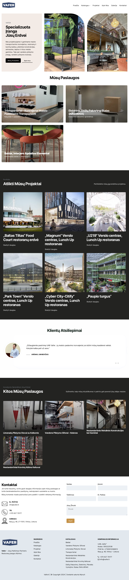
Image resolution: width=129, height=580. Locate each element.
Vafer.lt (46, 575)
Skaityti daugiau (13, 245)
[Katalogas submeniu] (89, 5)
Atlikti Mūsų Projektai (22, 183)
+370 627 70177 (106, 557)
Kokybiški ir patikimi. (12, 117)
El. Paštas (101, 495)
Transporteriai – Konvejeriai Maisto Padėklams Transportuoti (25, 112)
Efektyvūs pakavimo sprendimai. (81, 117)
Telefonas (70, 495)
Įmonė (100, 484)
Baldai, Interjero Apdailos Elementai (26, 153)
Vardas (69, 484)
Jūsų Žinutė (71, 505)
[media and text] (22, 415)
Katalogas (70, 539)
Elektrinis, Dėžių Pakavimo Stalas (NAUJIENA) (89, 112)
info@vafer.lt (105, 559)
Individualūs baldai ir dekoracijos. (17, 156)
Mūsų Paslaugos (64, 77)
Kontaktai (9, 485)
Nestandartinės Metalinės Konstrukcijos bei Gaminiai (105, 431)
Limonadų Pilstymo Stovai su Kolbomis (21, 433)
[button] (118, 363)
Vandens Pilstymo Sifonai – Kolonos (61, 433)
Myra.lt (82, 575)
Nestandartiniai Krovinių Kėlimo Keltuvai (21, 467)
